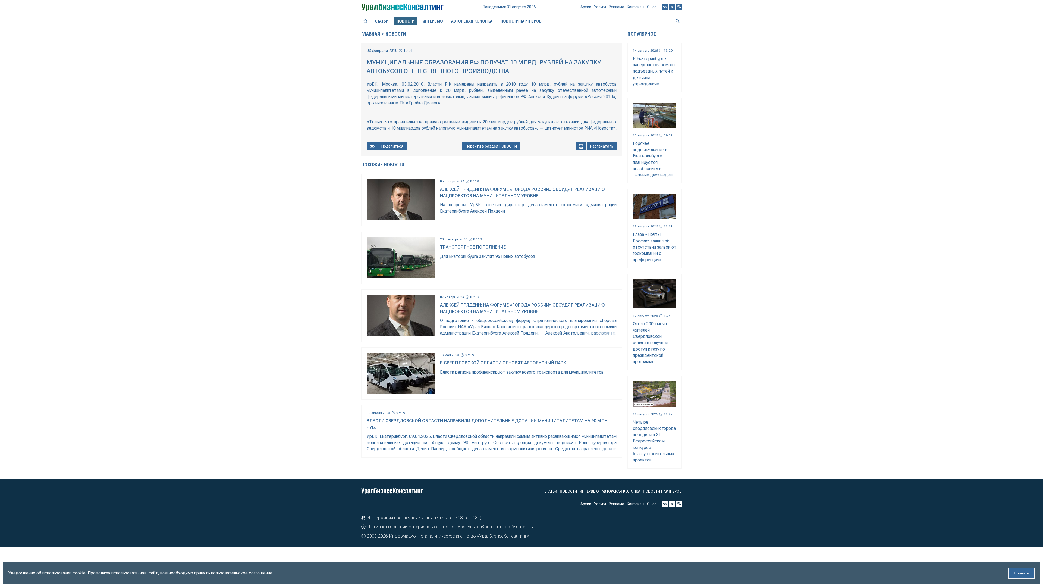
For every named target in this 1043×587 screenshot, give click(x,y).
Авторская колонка (471, 21)
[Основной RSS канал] (679, 7)
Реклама (616, 7)
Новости (395, 34)
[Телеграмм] (672, 7)
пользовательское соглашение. (242, 573)
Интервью (433, 21)
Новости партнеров (521, 21)
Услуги (600, 7)
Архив (585, 7)
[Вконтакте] (665, 7)
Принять (1021, 573)
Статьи (381, 21)
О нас (652, 7)
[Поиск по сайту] (678, 21)
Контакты (635, 7)
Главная (370, 34)
